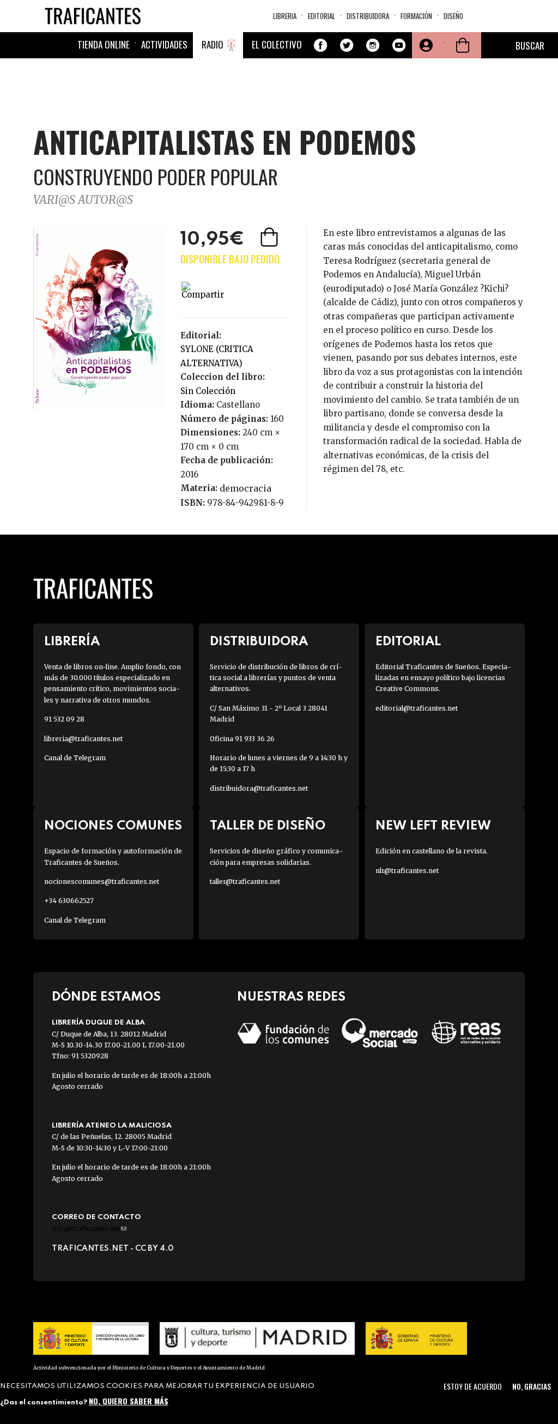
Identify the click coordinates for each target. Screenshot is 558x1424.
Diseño (453, 15)
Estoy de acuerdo (473, 1386)
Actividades (164, 44)
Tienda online (103, 44)
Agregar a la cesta (270, 237)
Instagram (373, 45)
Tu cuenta (425, 45)
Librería (72, 641)
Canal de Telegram (75, 758)
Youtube (399, 45)
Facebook (320, 45)
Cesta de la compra (463, 45)
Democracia (245, 488)
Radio (212, 44)
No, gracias (531, 1386)
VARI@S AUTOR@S (83, 199)
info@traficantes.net (89, 1229)
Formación (416, 15)
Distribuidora (368, 15)
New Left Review (433, 826)
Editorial (321, 15)
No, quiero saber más (128, 1401)
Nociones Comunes (113, 826)
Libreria (284, 15)
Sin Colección (207, 391)
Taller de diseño (267, 826)
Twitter (346, 45)
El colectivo (277, 44)
